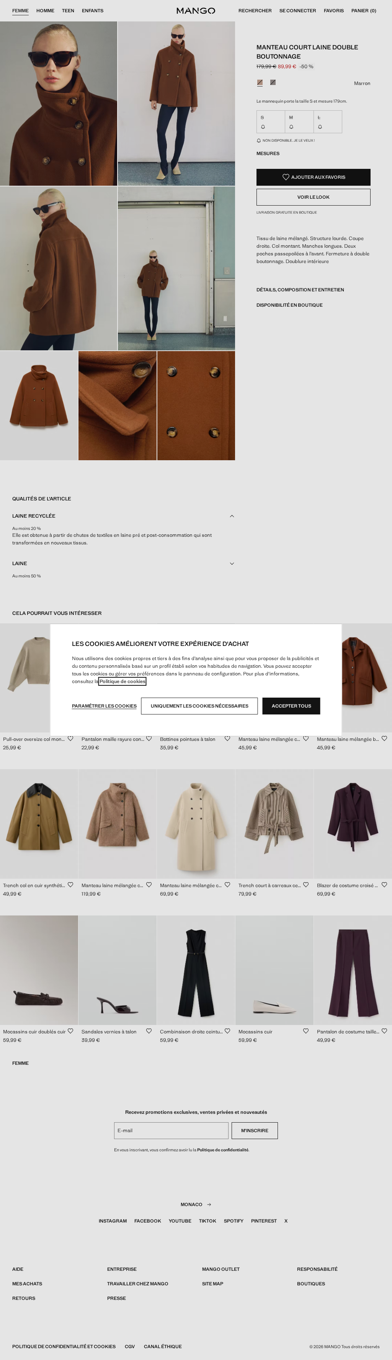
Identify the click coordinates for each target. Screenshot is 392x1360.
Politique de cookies (122, 681)
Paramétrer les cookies (104, 706)
